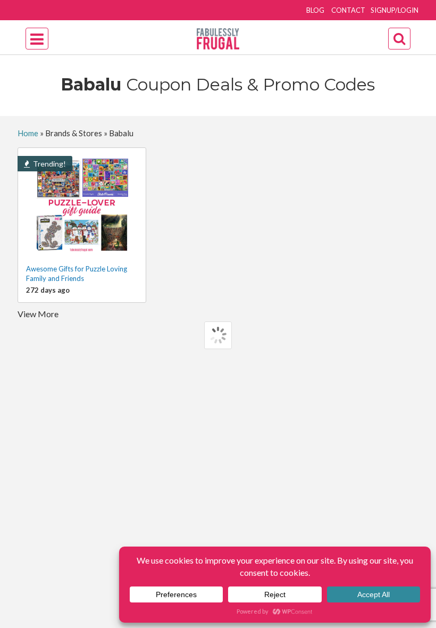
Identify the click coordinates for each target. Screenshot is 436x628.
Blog (315, 10)
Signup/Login (394, 10)
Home (28, 133)
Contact (348, 10)
